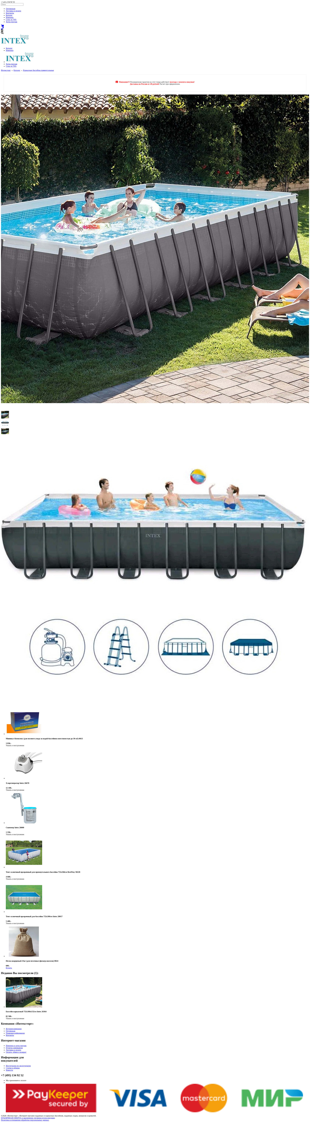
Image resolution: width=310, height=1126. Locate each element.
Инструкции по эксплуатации (18, 1066)
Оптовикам (10, 9)
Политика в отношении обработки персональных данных (25, 1120)
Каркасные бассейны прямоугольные (38, 70)
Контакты (10, 13)
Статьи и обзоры (13, 1068)
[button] (5, 415)
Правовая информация (15, 1033)
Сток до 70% (11, 20)
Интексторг (6, 70)
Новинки (9, 17)
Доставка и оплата (13, 11)
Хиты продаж (11, 22)
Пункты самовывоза (14, 1048)
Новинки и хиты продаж (16, 1046)
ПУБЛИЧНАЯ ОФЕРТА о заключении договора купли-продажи (28, 1118)
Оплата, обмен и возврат (16, 1052)
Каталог (9, 15)
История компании (14, 1029)
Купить (9, 968)
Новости (9, 1070)
